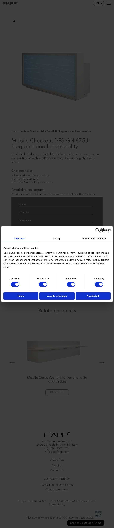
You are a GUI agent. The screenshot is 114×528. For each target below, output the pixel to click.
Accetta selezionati (57, 296)
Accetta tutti (93, 296)
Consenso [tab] (19, 238)
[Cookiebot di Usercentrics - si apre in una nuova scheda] (98, 230)
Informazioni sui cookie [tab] (94, 238)
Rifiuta (21, 296)
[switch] (43, 284)
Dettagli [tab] (57, 238)
